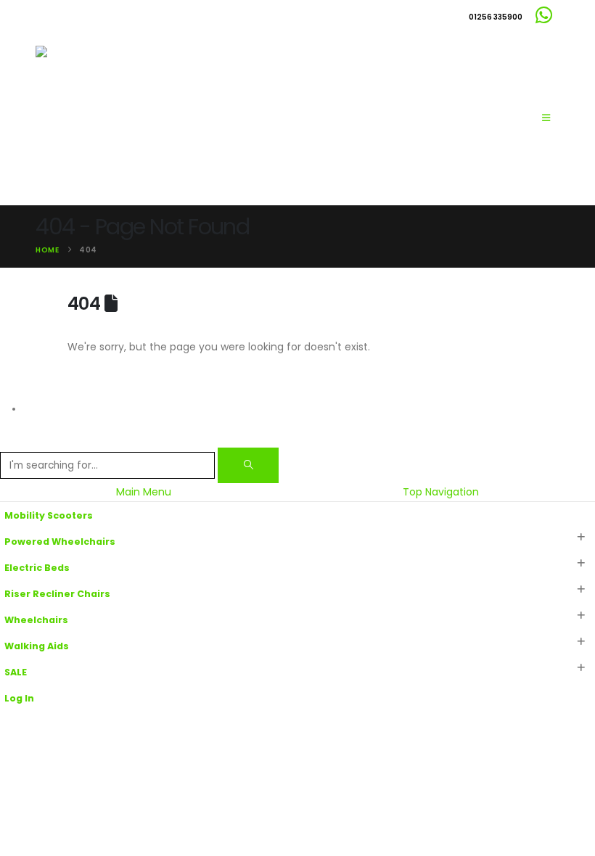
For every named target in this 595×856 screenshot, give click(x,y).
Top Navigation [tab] (441, 492)
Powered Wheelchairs (59, 541)
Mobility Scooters (48, 515)
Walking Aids (36, 646)
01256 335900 (495, 17)
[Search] (248, 465)
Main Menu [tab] (143, 492)
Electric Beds (37, 567)
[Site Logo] (108, 118)
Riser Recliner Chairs (57, 594)
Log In (19, 698)
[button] (546, 118)
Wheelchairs (36, 620)
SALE (15, 672)
